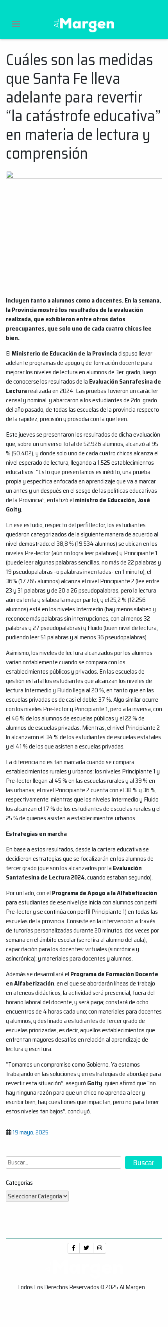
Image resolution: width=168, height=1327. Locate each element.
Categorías (19, 1182)
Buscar (143, 1162)
